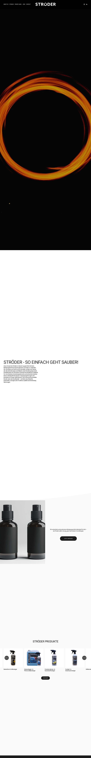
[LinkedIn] (86, 4)
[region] (45, 659)
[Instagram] (84, 4)
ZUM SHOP (45, 678)
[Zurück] (7, 658)
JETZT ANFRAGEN (68, 538)
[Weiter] (84, 658)
